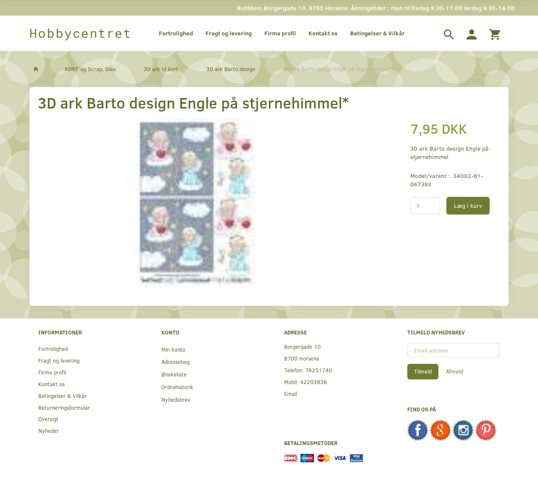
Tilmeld (423, 371)
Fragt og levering (229, 33)
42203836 (313, 381)
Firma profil (280, 33)
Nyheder (48, 430)
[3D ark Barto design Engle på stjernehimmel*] (195, 203)
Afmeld (454, 371)
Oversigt (48, 418)
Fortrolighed (176, 33)
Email (290, 393)
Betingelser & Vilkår (377, 33)
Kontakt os (323, 33)
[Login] (471, 33)
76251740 (318, 370)
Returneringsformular (64, 407)
